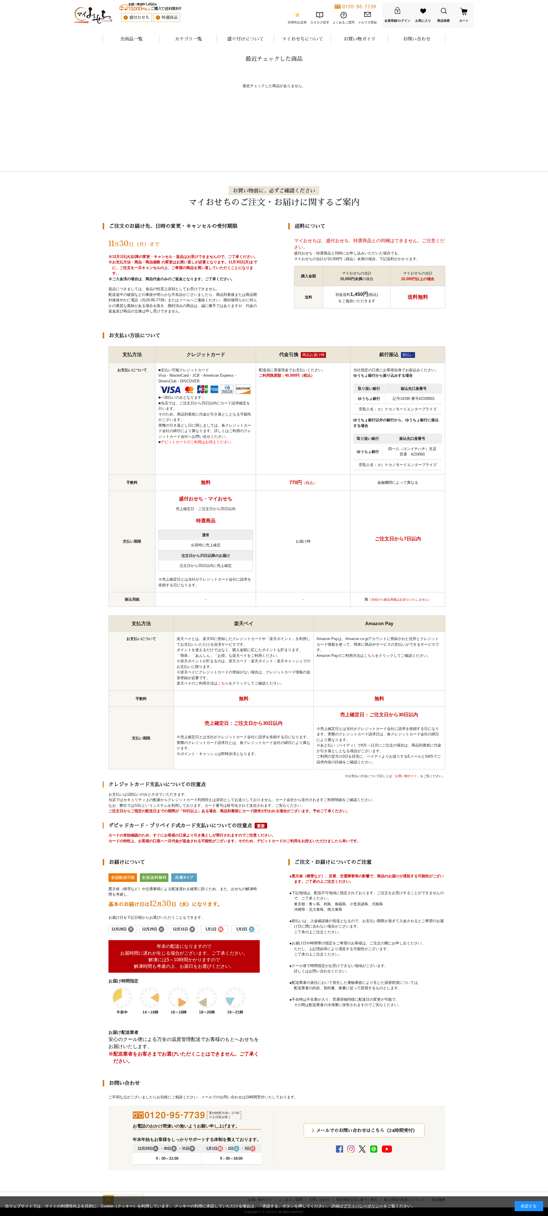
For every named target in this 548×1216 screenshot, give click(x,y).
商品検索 (443, 20)
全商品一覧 (131, 39)
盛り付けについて (245, 39)
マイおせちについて (302, 39)
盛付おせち (139, 17)
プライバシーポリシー (363, 1206)
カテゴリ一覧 (188, 39)
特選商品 (170, 17)
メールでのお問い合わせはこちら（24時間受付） (366, 1130)
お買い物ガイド (360, 39)
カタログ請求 (319, 22)
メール (184, 300)
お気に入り (423, 20)
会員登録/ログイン (397, 20)
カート (464, 20)
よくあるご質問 (343, 22)
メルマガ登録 (367, 22)
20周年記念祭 (297, 22)
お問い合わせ (416, 39)
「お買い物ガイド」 (406, 776)
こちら (223, 683)
